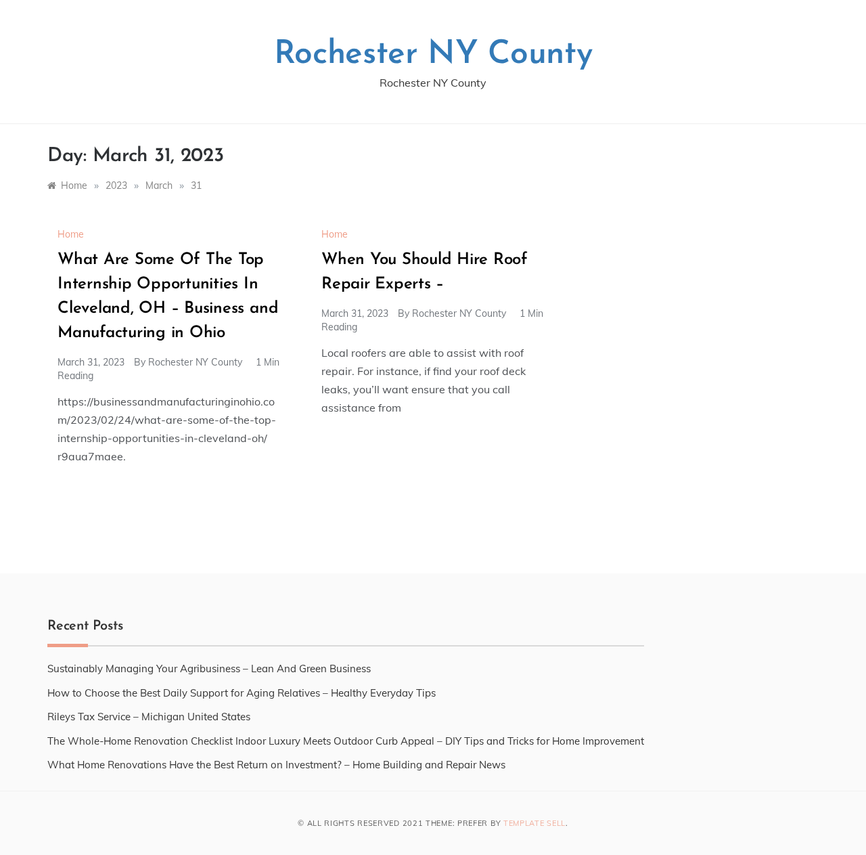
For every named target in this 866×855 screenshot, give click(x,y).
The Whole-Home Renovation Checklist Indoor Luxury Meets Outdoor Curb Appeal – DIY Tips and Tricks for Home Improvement (345, 741)
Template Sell (534, 823)
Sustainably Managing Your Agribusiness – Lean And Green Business (209, 668)
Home (71, 234)
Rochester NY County (433, 55)
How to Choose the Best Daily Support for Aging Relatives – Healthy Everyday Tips (241, 692)
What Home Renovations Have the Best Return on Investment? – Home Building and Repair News (276, 764)
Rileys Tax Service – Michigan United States (148, 716)
